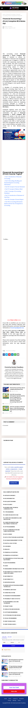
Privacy (9, 700)
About (9, 698)
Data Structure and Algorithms (14, 537)
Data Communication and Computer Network (12, 530)
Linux (6, 565)
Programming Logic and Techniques (11, 602)
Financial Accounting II (11, 555)
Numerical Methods (10, 589)
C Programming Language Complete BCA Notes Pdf (15, 666)
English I (7, 549)
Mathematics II (9, 579)
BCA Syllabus (8, 504)
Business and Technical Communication (11, 508)
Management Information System (14, 568)
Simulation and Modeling (12, 609)
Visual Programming (11, 618)
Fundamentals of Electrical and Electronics (13, 559)
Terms (19, 700)
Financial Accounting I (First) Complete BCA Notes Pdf (17, 388)
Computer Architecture (11, 515)
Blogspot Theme (15, 705)
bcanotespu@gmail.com (17, 327)
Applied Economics (10, 495)
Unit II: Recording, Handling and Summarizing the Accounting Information (13, 182)
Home (4, 14)
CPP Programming (10, 526)
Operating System (10, 592)
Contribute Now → (14, 482)
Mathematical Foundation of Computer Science (13, 572)
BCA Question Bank (10, 501)
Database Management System (13, 540)
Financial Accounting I (11, 14)
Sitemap (14, 700)
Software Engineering (11, 612)
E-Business (8, 546)
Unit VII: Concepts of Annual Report (14, 199)
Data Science (8, 534)
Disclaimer (21, 698)
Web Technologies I (10, 621)
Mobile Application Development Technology (13, 586)
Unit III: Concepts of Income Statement (15, 187)
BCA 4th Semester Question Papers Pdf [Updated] (16, 673)
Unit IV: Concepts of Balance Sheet (14, 189)
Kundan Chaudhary (8, 26)
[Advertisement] (14, 40)
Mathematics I (9, 576)
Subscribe (14, 691)
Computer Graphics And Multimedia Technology (11, 523)
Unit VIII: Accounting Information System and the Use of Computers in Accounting (13, 203)
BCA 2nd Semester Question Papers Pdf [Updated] (16, 660)
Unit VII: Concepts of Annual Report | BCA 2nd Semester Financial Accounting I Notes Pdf (17, 409)
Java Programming (10, 562)
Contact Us (15, 698)
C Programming (9, 512)
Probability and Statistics (12, 598)
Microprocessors (10, 582)
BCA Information (9, 498)
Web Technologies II (10, 624)
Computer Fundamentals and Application (13, 518)
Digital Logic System (11, 543)
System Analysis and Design (13, 615)
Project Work (8, 606)
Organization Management (13, 595)
